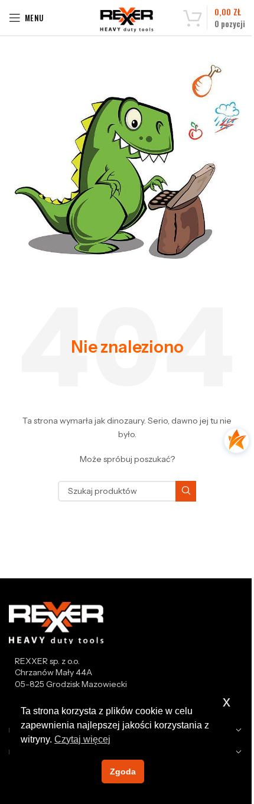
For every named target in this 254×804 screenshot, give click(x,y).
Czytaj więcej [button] (82, 739)
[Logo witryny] (127, 19)
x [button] (226, 701)
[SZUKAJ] (185, 491)
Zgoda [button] (123, 771)
